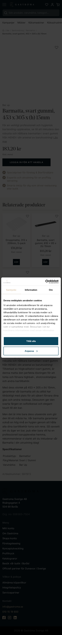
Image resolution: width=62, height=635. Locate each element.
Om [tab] (51, 290)
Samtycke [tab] (11, 290)
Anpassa (29, 351)
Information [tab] (31, 290)
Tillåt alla (31, 341)
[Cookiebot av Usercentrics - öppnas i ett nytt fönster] (45, 282)
